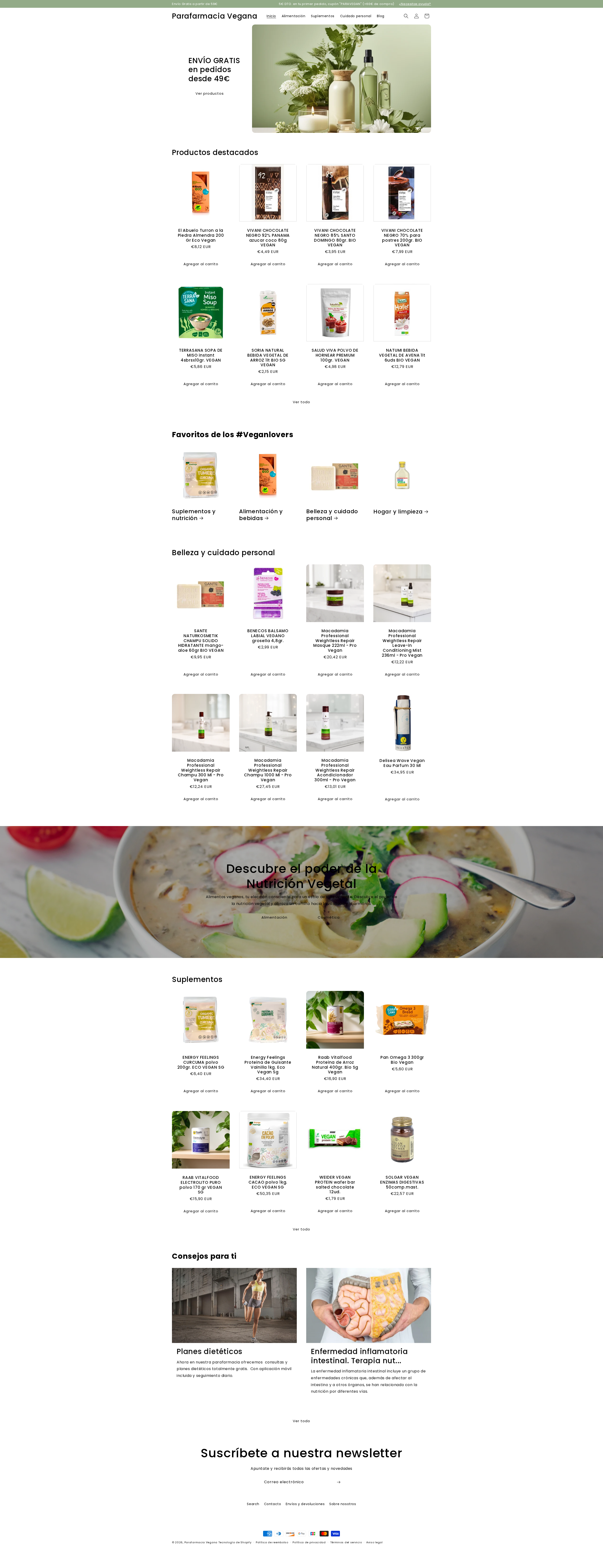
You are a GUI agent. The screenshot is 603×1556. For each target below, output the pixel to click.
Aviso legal (374, 1542)
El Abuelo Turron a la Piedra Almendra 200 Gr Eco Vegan (201, 235)
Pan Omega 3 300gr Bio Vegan (402, 1060)
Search (253, 1504)
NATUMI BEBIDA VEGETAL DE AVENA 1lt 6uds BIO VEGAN (402, 355)
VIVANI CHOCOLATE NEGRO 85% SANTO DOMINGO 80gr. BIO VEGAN (335, 238)
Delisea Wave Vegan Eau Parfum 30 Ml (402, 763)
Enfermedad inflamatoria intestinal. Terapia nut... (359, 1356)
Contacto (272, 1504)
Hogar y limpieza (398, 511)
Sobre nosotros (342, 1504)
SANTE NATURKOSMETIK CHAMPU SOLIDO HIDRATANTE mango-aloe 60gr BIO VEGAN (201, 640)
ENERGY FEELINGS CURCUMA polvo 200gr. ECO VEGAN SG (200, 1062)
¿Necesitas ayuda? (415, 4)
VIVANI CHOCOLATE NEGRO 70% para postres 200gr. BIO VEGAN (402, 238)
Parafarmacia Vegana (200, 1542)
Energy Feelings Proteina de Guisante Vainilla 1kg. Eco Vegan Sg (267, 1065)
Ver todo (301, 401)
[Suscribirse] (338, 1482)
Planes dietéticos (209, 1351)
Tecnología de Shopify (235, 1542)
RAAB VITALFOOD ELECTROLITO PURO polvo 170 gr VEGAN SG (200, 1184)
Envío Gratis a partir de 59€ (195, 4)
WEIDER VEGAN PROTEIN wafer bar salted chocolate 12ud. (335, 1184)
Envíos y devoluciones (305, 1504)
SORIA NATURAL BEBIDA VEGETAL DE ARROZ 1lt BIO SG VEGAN (268, 357)
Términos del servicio (346, 1542)
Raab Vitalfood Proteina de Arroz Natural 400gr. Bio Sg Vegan (335, 1065)
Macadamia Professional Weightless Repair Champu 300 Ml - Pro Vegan (201, 770)
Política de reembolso (272, 1542)
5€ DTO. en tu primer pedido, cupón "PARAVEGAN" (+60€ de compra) (336, 4)
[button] (406, 16)
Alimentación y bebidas (261, 515)
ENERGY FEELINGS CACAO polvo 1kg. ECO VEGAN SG (268, 1182)
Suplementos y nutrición (194, 515)
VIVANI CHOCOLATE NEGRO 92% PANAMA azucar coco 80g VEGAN (268, 238)
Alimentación (274, 917)
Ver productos (210, 93)
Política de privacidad (309, 1542)
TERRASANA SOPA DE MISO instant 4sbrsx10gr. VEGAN (201, 355)
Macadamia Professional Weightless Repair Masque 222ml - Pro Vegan (335, 640)
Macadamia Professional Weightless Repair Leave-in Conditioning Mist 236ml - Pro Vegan (402, 643)
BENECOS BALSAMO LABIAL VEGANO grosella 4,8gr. (268, 635)
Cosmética (329, 917)
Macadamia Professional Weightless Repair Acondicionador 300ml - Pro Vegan (334, 770)
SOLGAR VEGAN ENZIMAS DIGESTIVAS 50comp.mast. (402, 1182)
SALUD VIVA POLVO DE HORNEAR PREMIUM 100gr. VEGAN (335, 355)
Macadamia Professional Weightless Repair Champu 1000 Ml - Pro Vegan (268, 770)
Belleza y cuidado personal (332, 515)
